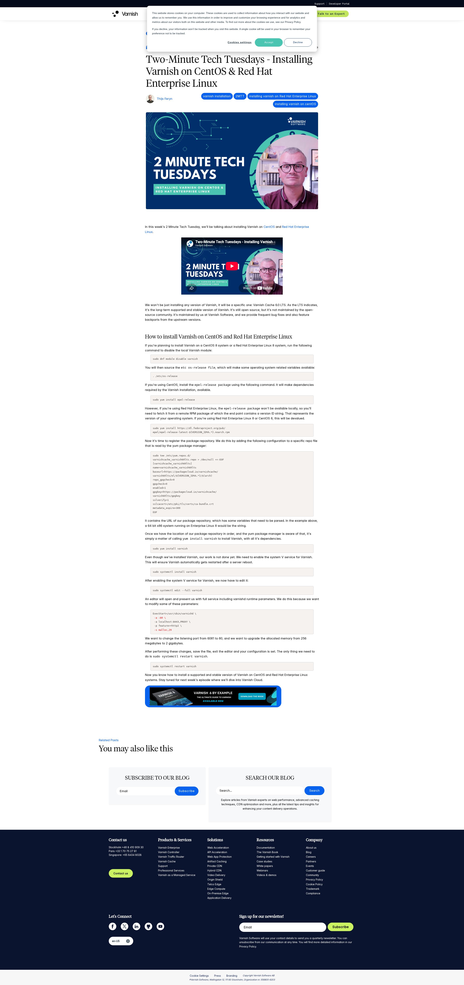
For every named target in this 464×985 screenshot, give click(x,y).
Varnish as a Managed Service (176, 875)
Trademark (312, 888)
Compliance (313, 893)
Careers (311, 856)
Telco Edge (214, 884)
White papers (265, 865)
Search (314, 790)
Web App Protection (219, 856)
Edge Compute (216, 888)
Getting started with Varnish (273, 856)
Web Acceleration (218, 847)
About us (311, 847)
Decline (298, 42)
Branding (231, 975)
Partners (311, 861)
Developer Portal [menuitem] (339, 3)
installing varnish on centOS (295, 104)
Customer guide (315, 870)
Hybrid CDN (214, 870)
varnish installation (217, 96)
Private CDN (214, 865)
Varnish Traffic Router (171, 856)
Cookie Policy (314, 884)
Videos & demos (266, 875)
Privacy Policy (314, 879)
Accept (268, 42)
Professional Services (171, 870)
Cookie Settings (199, 975)
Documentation (266, 847)
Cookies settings (240, 42)
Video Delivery (216, 875)
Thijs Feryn (164, 98)
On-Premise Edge (218, 893)
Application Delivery (219, 897)
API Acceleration (217, 852)
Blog (308, 852)
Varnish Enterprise (169, 847)
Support (163, 865)
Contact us (120, 873)
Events (310, 865)
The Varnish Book (267, 852)
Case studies (264, 861)
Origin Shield (215, 879)
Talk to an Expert (331, 13)
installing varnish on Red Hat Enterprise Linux (282, 96)
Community (312, 875)
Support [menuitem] (319, 3)
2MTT (240, 96)
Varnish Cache (167, 861)
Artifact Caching (217, 861)
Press (217, 975)
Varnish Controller (168, 852)
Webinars (262, 870)
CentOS (269, 227)
